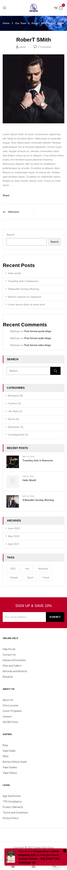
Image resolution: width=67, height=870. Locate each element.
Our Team (20, 23)
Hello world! (14, 273)
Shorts (11, 419)
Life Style (13, 411)
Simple (14, 577)
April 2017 (13, 544)
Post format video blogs (37, 345)
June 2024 (14, 528)
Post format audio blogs (37, 338)
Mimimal (43, 568)
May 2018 (13, 536)
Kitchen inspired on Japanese (24, 296)
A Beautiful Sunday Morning (23, 289)
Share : (7, 195)
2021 (13, 568)
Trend (46, 577)
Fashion (12, 403)
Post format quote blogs (37, 331)
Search (10, 234)
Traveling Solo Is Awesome (23, 281)
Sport (30, 577)
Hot (27, 568)
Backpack (13, 395)
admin (22, 47)
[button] (61, 7)
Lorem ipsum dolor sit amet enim (26, 304)
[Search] (55, 371)
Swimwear (13, 426)
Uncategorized (16, 434)
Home (6, 23)
